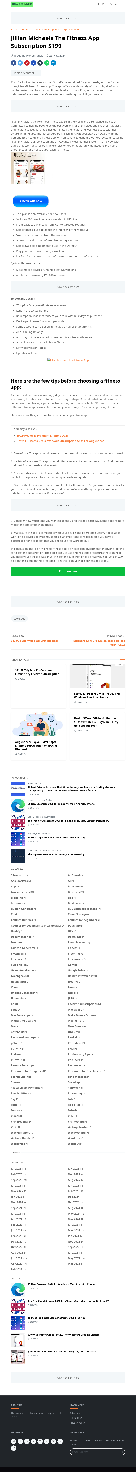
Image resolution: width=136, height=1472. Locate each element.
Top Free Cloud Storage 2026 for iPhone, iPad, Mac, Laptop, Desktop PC (68, 820)
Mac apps (56, 850)
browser (32, 800)
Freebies (41, 800)
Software (50, 800)
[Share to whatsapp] (46, 63)
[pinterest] (33, 1441)
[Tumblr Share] (40, 63)
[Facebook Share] (13, 63)
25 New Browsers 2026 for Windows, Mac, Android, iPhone (61, 803)
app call (31, 833)
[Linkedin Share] (33, 63)
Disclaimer (76, 1417)
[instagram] (103, 4)
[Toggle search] (116, 4)
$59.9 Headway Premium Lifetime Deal (42, 435)
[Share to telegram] (53, 63)
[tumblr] (20, 1441)
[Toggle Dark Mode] (110, 4)
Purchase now (68, 571)
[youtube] (40, 1441)
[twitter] (53, 1441)
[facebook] (98, 4)
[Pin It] (27, 63)
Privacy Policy (77, 1422)
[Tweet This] (20, 63)
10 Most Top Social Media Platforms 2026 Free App (56, 837)
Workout (19, 618)
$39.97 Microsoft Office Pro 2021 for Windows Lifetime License (97, 695)
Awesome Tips (34, 783)
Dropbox (51, 816)
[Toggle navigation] (122, 4)
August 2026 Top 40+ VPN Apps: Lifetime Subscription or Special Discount (36, 745)
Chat (38, 833)
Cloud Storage (39, 816)
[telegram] (13, 1441)
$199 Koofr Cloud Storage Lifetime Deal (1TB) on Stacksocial (62, 1351)
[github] (13, 1448)
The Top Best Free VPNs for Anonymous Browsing (56, 854)
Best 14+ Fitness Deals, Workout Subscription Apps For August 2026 (61, 441)
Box (30, 816)
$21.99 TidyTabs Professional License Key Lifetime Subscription (37, 672)
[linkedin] (27, 1441)
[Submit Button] (121, 1452)
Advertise (75, 1413)
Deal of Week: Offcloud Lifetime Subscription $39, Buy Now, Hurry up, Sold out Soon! (96, 721)
